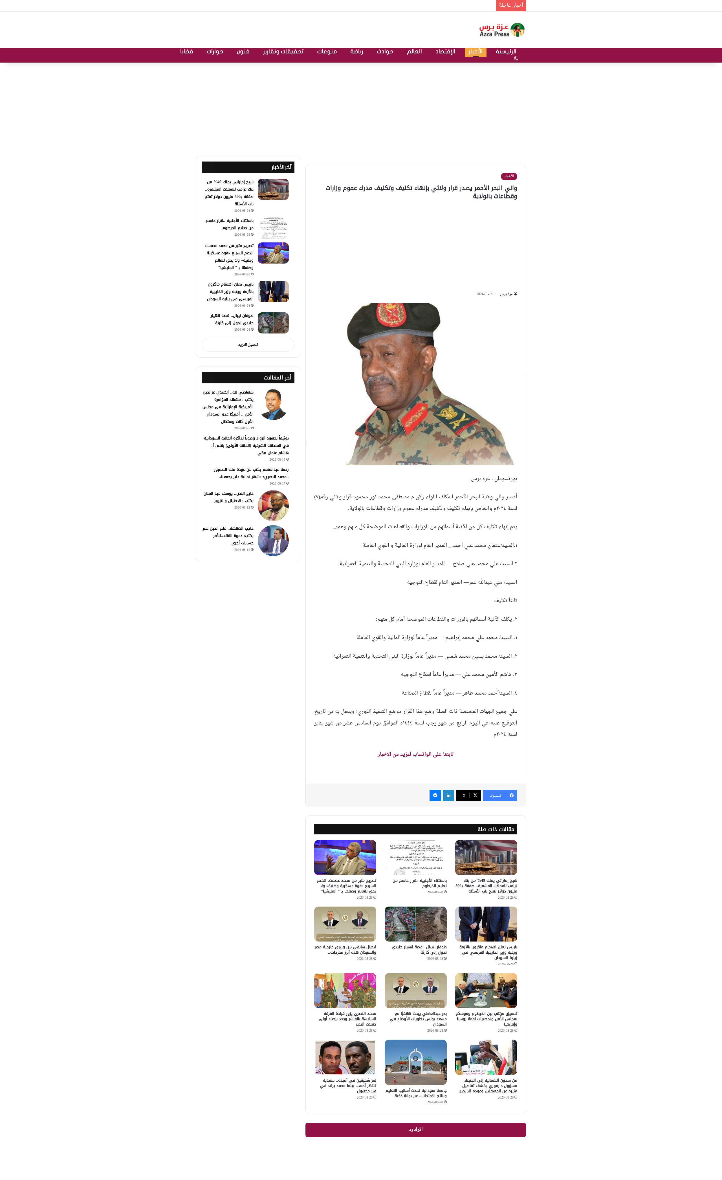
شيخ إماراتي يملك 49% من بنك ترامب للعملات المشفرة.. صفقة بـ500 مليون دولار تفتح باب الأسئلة (389, 5)
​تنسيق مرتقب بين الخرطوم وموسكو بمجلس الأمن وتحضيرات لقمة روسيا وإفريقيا (486, 1019)
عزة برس (506, 294)
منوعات (327, 51)
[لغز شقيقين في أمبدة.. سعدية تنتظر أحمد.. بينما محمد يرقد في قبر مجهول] (345, 1057)
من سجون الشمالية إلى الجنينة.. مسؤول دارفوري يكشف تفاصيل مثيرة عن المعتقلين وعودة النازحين (488, 1086)
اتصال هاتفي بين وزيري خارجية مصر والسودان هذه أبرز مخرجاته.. (345, 949)
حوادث (385, 51)
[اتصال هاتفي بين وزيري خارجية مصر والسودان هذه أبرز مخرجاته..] (345, 924)
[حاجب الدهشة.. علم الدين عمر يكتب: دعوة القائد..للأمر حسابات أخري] (273, 540)
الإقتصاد (445, 51)
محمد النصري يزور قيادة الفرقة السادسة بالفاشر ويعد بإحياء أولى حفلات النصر (347, 1019)
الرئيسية (506, 51)
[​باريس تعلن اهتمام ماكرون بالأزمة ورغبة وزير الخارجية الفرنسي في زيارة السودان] (486, 924)
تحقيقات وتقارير (283, 51)
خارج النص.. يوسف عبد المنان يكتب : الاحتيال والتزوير (229, 497)
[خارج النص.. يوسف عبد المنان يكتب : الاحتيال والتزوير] (273, 505)
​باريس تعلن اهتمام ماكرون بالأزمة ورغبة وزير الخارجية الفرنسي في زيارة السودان (488, 952)
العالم (414, 51)
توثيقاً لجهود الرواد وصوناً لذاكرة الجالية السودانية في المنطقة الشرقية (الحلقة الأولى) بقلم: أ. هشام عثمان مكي (246, 445)
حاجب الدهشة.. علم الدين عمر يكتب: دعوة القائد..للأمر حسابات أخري (228, 536)
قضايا (186, 51)
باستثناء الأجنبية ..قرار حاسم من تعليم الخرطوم (420, 883)
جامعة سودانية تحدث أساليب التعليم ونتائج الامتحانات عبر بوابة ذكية (416, 1093)
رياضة (357, 51)
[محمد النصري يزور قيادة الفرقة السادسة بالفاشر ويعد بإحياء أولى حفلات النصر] (345, 990)
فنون (243, 51)
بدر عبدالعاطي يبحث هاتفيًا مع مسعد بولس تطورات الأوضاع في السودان (418, 1019)
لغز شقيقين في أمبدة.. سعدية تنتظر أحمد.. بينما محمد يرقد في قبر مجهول (348, 1086)
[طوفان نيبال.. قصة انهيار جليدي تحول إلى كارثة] (416, 924)
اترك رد (416, 1129)
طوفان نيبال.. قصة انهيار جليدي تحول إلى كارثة (419, 949)
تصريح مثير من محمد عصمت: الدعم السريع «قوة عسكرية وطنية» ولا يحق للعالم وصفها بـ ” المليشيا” (346, 886)
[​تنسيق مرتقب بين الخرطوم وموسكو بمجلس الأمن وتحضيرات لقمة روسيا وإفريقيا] (486, 990)
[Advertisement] (361, 107)
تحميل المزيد (248, 344)
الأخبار (476, 51)
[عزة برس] (502, 30)
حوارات (215, 51)
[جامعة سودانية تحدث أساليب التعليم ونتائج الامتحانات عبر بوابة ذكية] (416, 1062)
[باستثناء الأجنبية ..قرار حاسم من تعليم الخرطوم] (416, 857)
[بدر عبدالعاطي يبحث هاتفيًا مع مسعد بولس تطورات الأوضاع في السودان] (416, 990)
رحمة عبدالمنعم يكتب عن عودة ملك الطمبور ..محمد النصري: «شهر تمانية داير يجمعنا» (251, 473)
